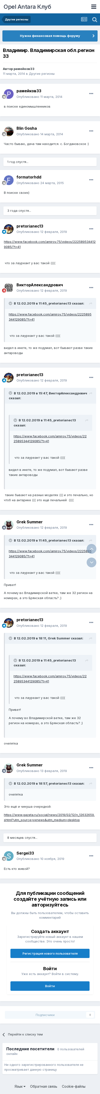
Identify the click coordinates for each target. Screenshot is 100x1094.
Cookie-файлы (73, 1086)
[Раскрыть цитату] (11, 303)
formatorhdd (29, 177)
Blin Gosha (27, 128)
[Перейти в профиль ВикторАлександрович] (9, 288)
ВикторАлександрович (40, 284)
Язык (19, 1086)
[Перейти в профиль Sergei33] (9, 856)
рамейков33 (24, 69)
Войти (50, 986)
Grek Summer (30, 521)
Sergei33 (25, 853)
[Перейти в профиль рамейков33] (9, 94)
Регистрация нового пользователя (50, 953)
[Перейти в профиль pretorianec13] (9, 229)
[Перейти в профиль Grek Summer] (9, 525)
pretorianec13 (30, 226)
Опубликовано (39, 97)
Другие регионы (42, 74)
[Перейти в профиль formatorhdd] (9, 180)
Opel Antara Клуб (27, 6)
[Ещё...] (91, 94)
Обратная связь (43, 1086)
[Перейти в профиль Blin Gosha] (9, 131)
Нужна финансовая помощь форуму (50, 36)
